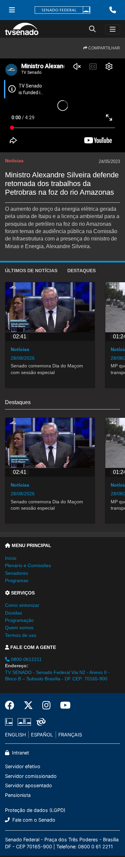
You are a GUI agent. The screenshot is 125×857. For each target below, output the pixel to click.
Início (10, 558)
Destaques (81, 270)
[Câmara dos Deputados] (10, 722)
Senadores (16, 573)
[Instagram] (46, 705)
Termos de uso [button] (20, 635)
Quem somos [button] (19, 627)
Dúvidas (13, 613)
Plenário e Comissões (28, 565)
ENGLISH (15, 734)
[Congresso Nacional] (24, 722)
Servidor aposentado (28, 785)
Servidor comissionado (31, 776)
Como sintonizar (22, 605)
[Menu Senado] (12, 10)
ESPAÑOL (42, 734)
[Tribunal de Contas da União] (40, 722)
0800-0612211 (26, 659)
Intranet (20, 752)
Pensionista (18, 795)
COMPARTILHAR (103, 48)
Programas (16, 580)
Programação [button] (19, 620)
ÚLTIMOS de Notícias (31, 270)
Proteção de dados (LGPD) (35, 810)
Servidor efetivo (22, 766)
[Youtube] (63, 705)
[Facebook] (12, 705)
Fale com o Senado (33, 820)
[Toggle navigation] (112, 29)
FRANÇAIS (70, 734)
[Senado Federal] (63, 10)
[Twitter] (28, 705)
